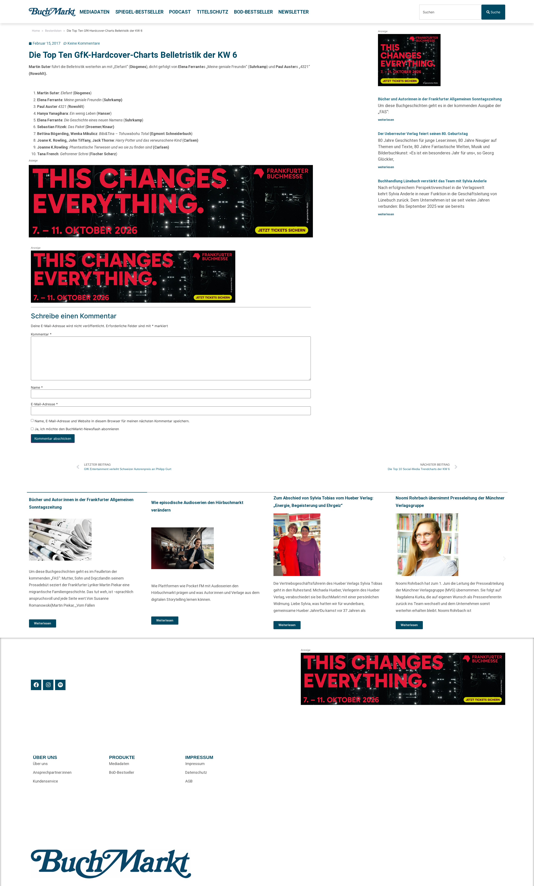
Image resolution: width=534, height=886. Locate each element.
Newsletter (293, 12)
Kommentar (41, 334)
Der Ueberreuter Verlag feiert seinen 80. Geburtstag (423, 133)
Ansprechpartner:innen (52, 772)
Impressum (195, 763)
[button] (30, 559)
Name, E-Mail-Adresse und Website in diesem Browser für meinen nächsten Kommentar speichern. (112, 420)
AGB (189, 781)
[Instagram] (48, 685)
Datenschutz (196, 772)
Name (37, 387)
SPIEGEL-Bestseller (139, 12)
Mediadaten (95, 12)
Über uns (40, 763)
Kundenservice (45, 781)
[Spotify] (60, 685)
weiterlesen (386, 119)
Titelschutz (212, 12)
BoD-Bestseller (253, 12)
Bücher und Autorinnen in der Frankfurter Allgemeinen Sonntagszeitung (440, 99)
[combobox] (450, 12)
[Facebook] (36, 685)
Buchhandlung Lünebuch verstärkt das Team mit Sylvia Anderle (432, 181)
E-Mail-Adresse (44, 404)
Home (36, 30)
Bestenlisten (53, 30)
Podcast (180, 12)
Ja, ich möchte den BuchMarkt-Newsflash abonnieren (76, 429)
